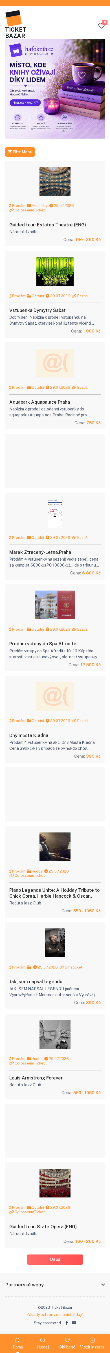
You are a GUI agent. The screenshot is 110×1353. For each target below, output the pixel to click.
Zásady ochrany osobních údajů (55, 1314)
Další (55, 1259)
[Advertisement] (55, 461)
